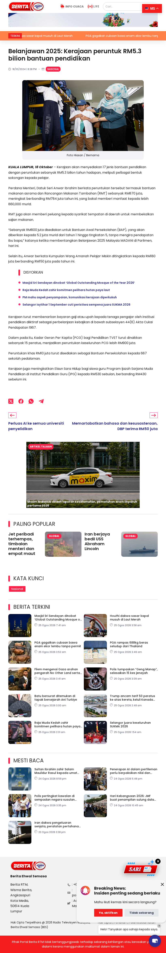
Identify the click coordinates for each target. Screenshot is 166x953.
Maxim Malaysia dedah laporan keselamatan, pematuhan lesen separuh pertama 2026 (82, 504)
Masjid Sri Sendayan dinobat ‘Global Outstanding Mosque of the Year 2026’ (78, 283)
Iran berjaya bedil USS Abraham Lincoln (97, 541)
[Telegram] (41, 401)
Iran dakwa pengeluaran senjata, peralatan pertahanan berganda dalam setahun (57, 824)
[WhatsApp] (31, 401)
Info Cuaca (74, 6)
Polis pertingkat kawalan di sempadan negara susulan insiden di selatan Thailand (54, 797)
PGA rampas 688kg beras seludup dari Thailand (129, 644)
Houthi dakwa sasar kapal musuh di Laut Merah (129, 617)
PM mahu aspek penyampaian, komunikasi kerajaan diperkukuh (69, 297)
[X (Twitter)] (10, 401)
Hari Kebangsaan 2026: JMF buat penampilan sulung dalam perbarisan (133, 797)
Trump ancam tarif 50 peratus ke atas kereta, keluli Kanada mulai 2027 (132, 697)
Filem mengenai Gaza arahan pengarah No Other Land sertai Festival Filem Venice (57, 671)
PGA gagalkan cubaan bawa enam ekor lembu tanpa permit (102, 36)
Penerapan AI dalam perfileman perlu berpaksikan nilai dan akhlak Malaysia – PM (133, 771)
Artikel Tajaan (41, 446)
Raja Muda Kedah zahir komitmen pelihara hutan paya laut (66, 290)
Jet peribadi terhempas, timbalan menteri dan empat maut (21, 543)
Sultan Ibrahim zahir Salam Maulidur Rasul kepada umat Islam (55, 771)
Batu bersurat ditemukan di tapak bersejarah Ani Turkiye (55, 697)
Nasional (53, 69)
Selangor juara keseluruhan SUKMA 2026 (130, 724)
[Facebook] (20, 401)
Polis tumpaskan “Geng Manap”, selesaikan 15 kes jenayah (133, 671)
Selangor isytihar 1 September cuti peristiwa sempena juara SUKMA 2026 (76, 305)
